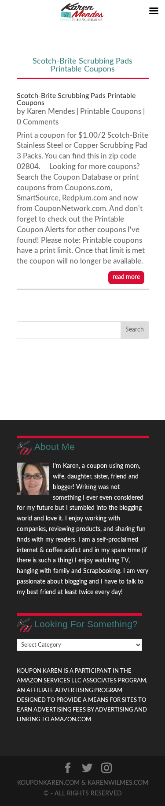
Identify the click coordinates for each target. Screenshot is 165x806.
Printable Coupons (110, 111)
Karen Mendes (51, 111)
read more (126, 277)
